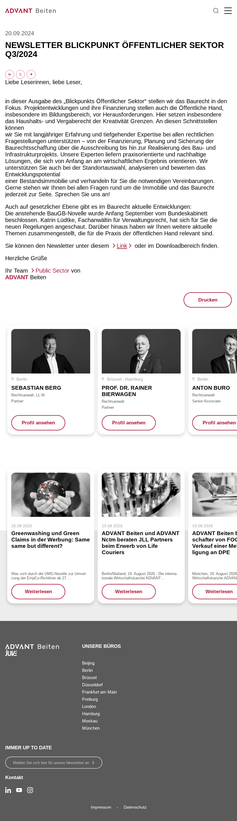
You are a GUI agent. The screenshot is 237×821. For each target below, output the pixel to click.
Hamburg (91, 713)
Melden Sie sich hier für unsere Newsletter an (51, 763)
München (91, 728)
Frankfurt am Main (99, 691)
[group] (50, 379)
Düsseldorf (92, 684)
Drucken (207, 300)
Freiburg (90, 699)
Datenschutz (135, 807)
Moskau (89, 720)
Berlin (87, 670)
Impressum (101, 807)
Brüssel (89, 677)
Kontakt (14, 777)
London (89, 706)
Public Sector (52, 270)
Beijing (88, 663)
